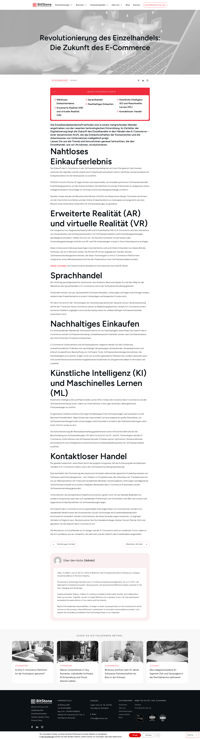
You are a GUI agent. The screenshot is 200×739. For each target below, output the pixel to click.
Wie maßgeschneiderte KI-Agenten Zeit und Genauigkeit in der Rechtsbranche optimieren (166, 673)
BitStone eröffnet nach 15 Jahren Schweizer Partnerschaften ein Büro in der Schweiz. (122, 673)
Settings (148, 735)
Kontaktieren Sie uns (143, 708)
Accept (135, 735)
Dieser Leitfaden (58, 266)
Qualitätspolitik (37, 710)
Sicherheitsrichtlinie (39, 714)
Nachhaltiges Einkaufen (100, 104)
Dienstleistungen (125, 711)
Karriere (138, 705)
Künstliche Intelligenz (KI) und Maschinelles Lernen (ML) (130, 103)
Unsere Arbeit (124, 714)
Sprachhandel (95, 99)
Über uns (122, 708)
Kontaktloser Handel (130, 111)
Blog (75, 80)
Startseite (123, 705)
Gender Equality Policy (40, 717)
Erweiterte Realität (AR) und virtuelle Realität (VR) (70, 111)
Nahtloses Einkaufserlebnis (65, 101)
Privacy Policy (36, 720)
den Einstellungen (47, 737)
